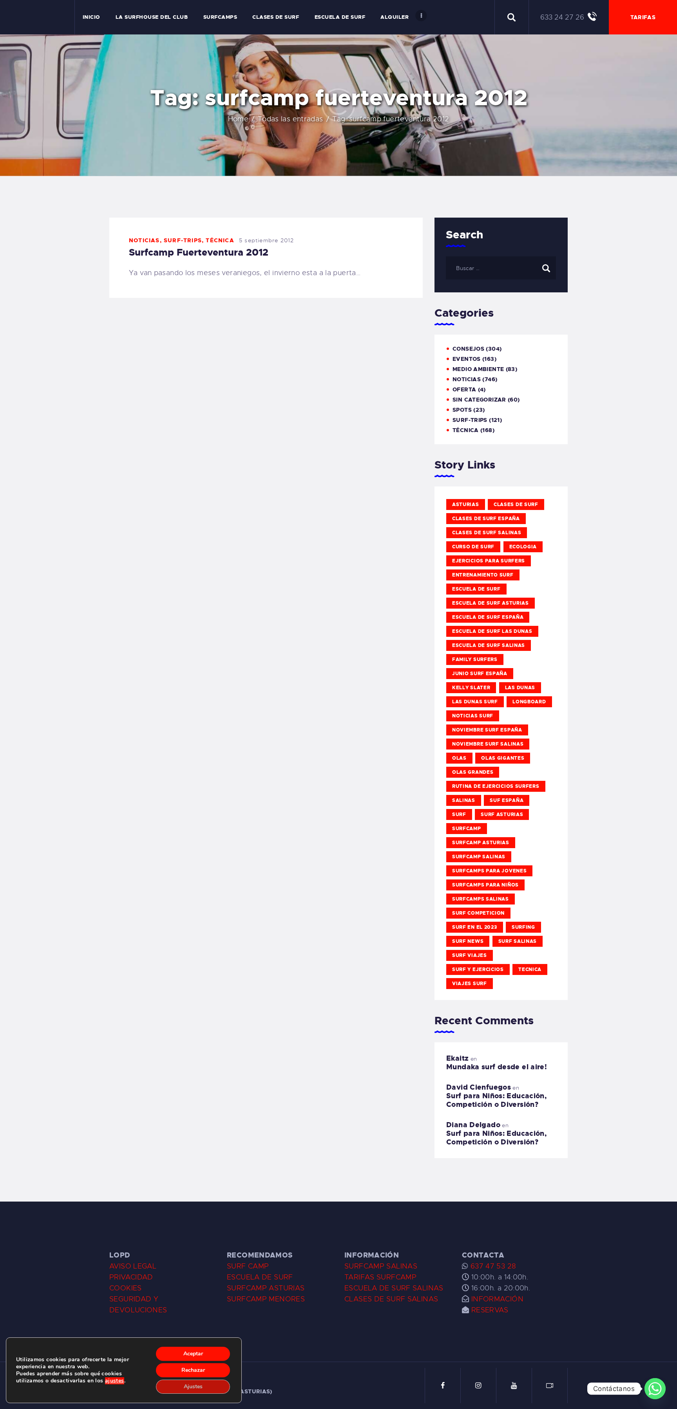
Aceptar (193, 1353)
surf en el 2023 (474, 927)
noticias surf (472, 716)
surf (459, 814)
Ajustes (193, 1386)
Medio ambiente (478, 369)
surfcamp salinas (478, 857)
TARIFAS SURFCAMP (380, 1277)
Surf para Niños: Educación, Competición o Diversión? (496, 1100)
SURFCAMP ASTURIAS (265, 1288)
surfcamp (466, 828)
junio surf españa (479, 673)
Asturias (465, 504)
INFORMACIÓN (497, 1299)
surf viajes (469, 955)
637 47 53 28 (492, 1266)
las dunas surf (475, 702)
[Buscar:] (501, 267)
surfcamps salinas (480, 899)
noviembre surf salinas (487, 744)
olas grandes (472, 772)
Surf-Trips (183, 240)
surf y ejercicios (478, 969)
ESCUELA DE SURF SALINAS (393, 1288)
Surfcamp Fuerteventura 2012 (198, 252)
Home (238, 119)
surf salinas (517, 941)
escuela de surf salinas (488, 645)
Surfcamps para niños (485, 885)
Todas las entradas (290, 119)
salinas (463, 800)
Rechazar (193, 1370)
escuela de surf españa (487, 617)
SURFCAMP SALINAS (380, 1266)
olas (459, 758)
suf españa (506, 800)
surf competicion (478, 913)
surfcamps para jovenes (489, 871)
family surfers (475, 659)
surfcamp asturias (480, 843)
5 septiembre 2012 (266, 240)
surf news (467, 941)
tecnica (529, 969)
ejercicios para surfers (488, 561)
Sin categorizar (479, 399)
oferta (464, 389)
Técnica (220, 240)
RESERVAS (490, 1310)
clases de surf (516, 504)
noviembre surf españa (487, 730)
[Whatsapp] (655, 1388)
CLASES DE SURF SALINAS (391, 1299)
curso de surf (473, 547)
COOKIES (125, 1288)
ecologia (523, 547)
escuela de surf (476, 589)
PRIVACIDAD (131, 1277)
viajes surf (469, 983)
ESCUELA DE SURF (260, 1277)
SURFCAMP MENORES (266, 1299)
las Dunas (520, 688)
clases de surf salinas (486, 533)
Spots (462, 409)
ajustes (114, 1380)
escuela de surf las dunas (492, 631)
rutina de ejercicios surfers (495, 786)
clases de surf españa (486, 518)
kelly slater (471, 688)
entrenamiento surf (483, 575)
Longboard (529, 702)
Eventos (467, 358)
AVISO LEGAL (132, 1266)
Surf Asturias (502, 814)
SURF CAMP (248, 1266)
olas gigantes (502, 758)
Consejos (468, 348)
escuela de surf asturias (490, 603)
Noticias (144, 240)
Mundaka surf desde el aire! (496, 1067)
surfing (523, 927)
